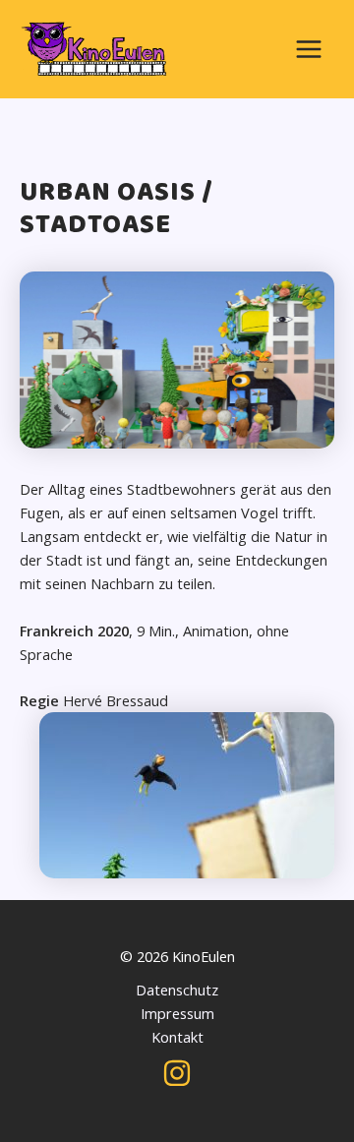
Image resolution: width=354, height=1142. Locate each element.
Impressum (177, 1013)
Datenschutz (177, 989)
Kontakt (177, 1037)
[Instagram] (177, 1073)
